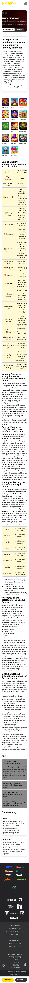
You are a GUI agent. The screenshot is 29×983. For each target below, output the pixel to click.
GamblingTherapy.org (14, 957)
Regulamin (14, 934)
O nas (14, 937)
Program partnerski (14, 940)
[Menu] (25, 3)
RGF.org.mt (14, 959)
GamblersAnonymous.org (14, 954)
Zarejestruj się (21, 979)
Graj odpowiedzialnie (14, 928)
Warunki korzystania (14, 946)
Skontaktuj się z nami (14, 943)
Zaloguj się (7, 979)
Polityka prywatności (14, 925)
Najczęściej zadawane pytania (14, 931)
